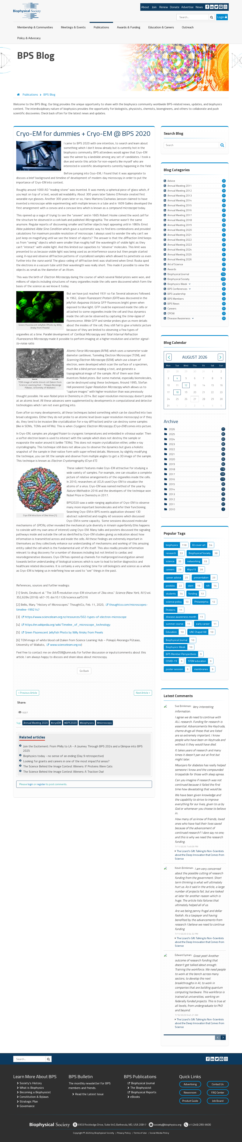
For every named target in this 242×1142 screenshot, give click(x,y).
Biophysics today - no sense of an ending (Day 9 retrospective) (63, 756)
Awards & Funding (128, 27)
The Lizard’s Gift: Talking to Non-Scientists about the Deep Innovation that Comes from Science (199, 855)
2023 (172, 444)
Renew (163, 7)
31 (224, 195)
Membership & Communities (35, 27)
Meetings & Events (73, 27)
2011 (172, 504)
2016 (172, 479)
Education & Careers (161, 27)
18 (177, 392)
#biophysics (87, 723)
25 (224, 225)
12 (224, 293)
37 (224, 210)
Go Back (84, 671)
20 (224, 180)
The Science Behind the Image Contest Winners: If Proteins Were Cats (67, 766)
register (41, 784)
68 (224, 283)
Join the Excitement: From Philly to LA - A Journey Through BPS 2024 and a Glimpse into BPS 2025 (83, 748)
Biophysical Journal (143, 1083)
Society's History (31, 1083)
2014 (172, 489)
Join (154, 7)
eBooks (135, 1096)
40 (224, 185)
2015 (172, 484)
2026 (172, 429)
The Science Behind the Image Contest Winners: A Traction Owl (63, 771)
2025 (172, 434)
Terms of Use (140, 1133)
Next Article (142, 693)
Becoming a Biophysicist (35, 1092)
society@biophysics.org (167, 1125)
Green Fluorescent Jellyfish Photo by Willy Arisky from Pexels (64, 632)
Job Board (217, 1101)
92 (224, 308)
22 (224, 313)
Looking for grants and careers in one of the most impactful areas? (66, 761)
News (199, 7)
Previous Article (28, 693)
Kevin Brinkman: (184, 868)
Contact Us (218, 1084)
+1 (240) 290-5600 (200, 1125)
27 (224, 244)
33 (224, 205)
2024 (172, 439)
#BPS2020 (70, 723)
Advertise (187, 7)
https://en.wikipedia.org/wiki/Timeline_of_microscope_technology (67, 624)
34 (224, 190)
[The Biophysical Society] (27, 10)
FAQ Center (217, 1092)
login (30, 784)
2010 (172, 509)
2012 (172, 499)
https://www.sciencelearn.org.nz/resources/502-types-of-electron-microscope (75, 617)
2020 (172, 459)
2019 (172, 464)
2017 (172, 474)
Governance (27, 1106)
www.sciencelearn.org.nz (65, 644)
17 (224, 264)
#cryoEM (56, 723)
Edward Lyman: (183, 955)
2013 (172, 494)
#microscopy (104, 723)
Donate (174, 7)
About (145, 7)
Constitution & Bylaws (34, 1096)
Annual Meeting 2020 (35, 723)
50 (224, 318)
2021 (172, 454)
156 (223, 274)
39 (224, 220)
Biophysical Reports (143, 1092)
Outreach (188, 27)
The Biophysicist (140, 1087)
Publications (101, 27)
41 (224, 215)
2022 (172, 449)
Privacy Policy (124, 1133)
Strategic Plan (29, 1101)
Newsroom (190, 1092)
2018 (172, 469)
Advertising (190, 1084)
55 (224, 303)
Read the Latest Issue (89, 1094)
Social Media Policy (159, 1133)
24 (224, 298)
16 (224, 269)
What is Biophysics (32, 1087)
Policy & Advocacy (29, 38)
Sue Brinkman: (183, 706)
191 (223, 279)
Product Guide (190, 1101)
